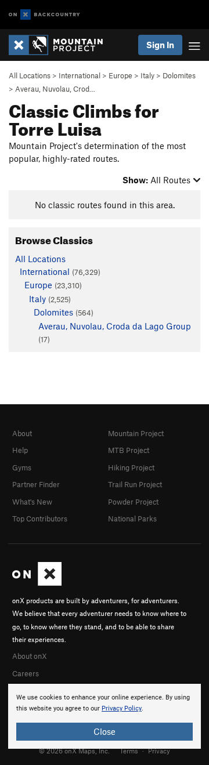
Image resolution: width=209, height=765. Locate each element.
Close (104, 731)
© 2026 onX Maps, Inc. (74, 750)
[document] (104, 716)
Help (20, 450)
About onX (29, 656)
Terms (129, 750)
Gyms (21, 467)
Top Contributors (39, 518)
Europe (120, 75)
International (79, 75)
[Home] (61, 45)
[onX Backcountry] (44, 15)
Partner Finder (36, 484)
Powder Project (133, 501)
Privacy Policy (122, 708)
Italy (147, 75)
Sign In (160, 44)
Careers (25, 673)
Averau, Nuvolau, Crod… (55, 88)
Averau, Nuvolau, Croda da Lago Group (114, 326)
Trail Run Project (135, 484)
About (22, 433)
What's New (32, 501)
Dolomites (179, 75)
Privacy (159, 750)
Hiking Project (131, 467)
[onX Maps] (37, 583)
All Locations (30, 75)
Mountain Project (136, 433)
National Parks (132, 518)
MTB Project (128, 450)
